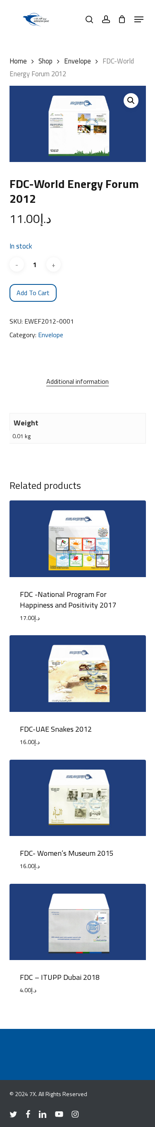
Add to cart (33, 293)
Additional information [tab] (77, 381)
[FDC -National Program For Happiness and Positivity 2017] (78, 538)
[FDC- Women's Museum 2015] (78, 798)
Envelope (77, 61)
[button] (138, 19)
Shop (45, 61)
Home (18, 61)
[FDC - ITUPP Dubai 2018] (78, 922)
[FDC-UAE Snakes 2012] (78, 673)
